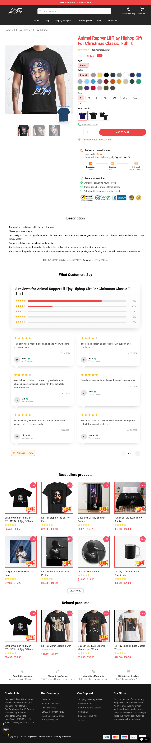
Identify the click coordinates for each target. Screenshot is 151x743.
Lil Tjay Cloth (21, 30)
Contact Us (83, 712)
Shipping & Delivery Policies (90, 699)
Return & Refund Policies (89, 708)
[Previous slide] (9, 80)
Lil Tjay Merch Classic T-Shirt (56, 645)
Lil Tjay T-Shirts (39, 30)
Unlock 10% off (6, 729)
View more (75, 591)
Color (80, 70)
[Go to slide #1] (24, 130)
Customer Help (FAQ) (87, 716)
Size (80, 93)
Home (8, 30)
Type (80, 60)
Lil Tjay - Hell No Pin (88, 571)
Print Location (84, 108)
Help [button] (145, 739)
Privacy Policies (49, 708)
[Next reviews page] (137, 453)
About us (46, 699)
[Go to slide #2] (39, 130)
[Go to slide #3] (54, 130)
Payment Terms (85, 703)
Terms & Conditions (51, 703)
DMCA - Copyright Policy (53, 712)
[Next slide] (68, 80)
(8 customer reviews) (100, 50)
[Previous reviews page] (123, 453)
